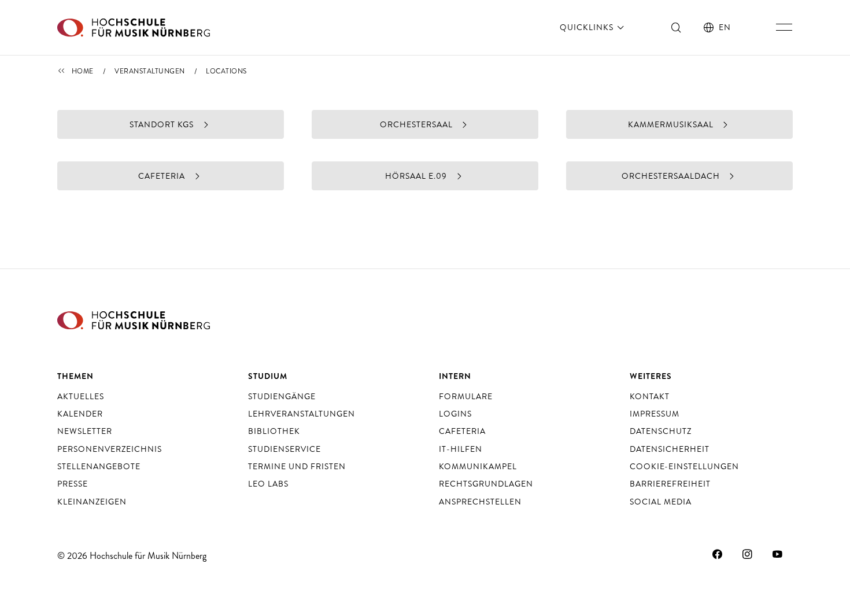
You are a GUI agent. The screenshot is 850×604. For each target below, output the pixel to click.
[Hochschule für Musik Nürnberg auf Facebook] (718, 554)
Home (83, 71)
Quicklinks (588, 27)
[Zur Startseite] (133, 27)
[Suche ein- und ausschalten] (676, 27)
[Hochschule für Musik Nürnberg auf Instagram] (748, 554)
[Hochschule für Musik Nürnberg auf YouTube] (778, 554)
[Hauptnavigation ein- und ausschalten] (784, 27)
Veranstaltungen (149, 71)
